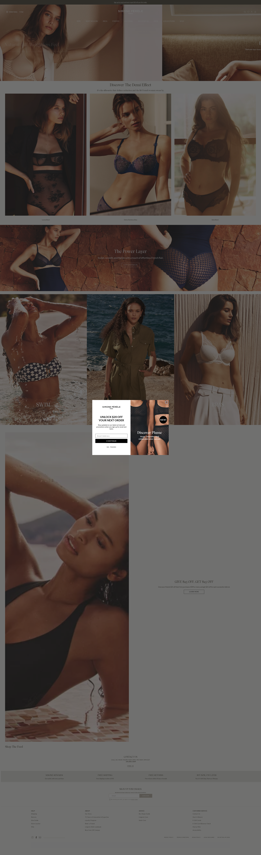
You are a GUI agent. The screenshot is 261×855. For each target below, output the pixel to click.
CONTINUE (111, 441)
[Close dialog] (166, 402)
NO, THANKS (111, 447)
